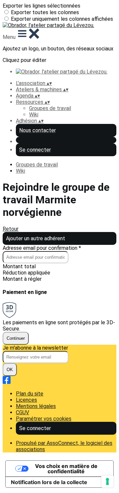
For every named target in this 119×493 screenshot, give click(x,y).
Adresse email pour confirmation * (42, 248)
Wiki (33, 114)
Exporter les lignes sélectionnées (41, 6)
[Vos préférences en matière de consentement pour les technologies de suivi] (107, 481)
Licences (26, 400)
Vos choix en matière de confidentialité (66, 469)
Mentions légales (36, 406)
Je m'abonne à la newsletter (35, 348)
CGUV (22, 412)
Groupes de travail (50, 108)
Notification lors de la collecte (49, 482)
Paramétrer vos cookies (43, 419)
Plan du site (29, 394)
